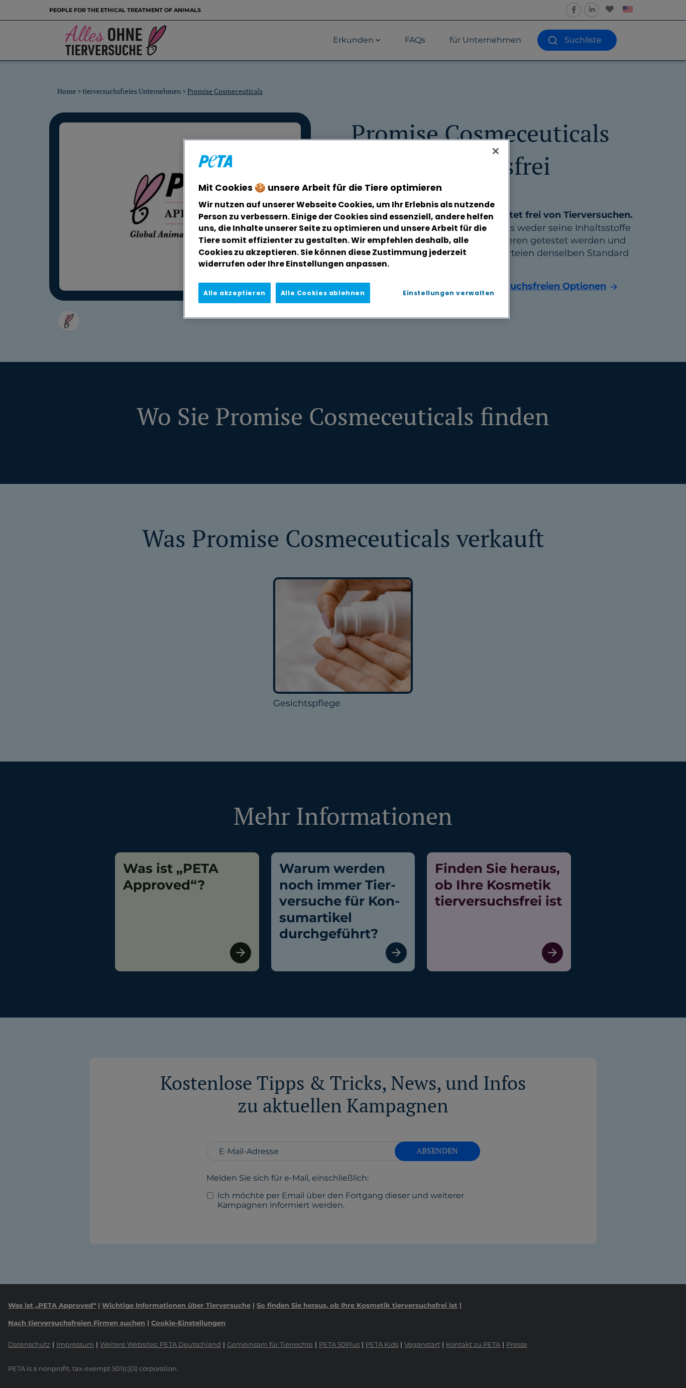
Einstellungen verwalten (449, 293)
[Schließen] (496, 151)
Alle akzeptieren (234, 293)
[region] (346, 229)
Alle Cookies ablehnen (323, 293)
